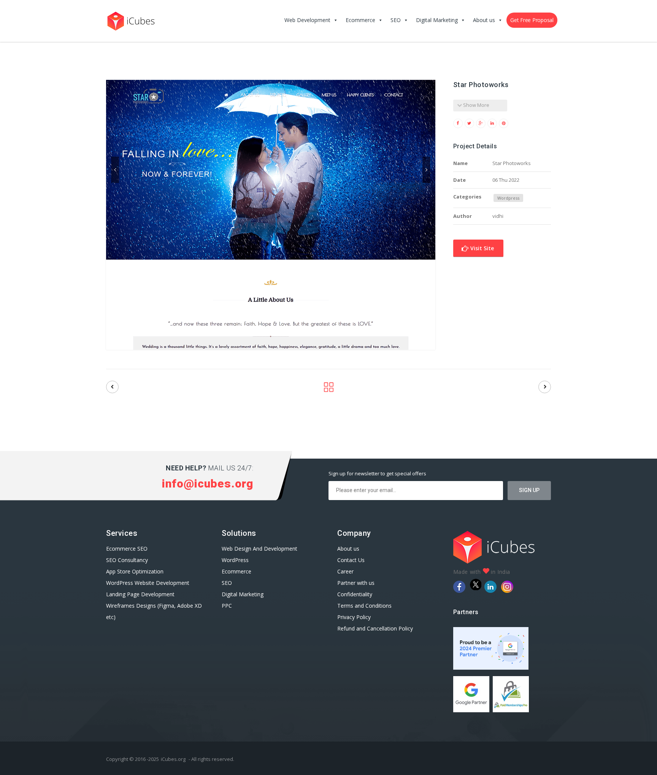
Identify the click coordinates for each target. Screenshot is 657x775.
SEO (395, 20)
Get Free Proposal (532, 20)
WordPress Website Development (148, 582)
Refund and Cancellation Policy (375, 628)
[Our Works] (328, 389)
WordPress (235, 560)
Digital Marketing (437, 20)
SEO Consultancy (127, 560)
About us (484, 20)
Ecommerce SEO (127, 548)
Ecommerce (360, 20)
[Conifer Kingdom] (112, 387)
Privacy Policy (354, 617)
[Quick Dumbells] (544, 387)
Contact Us (351, 560)
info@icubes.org (207, 483)
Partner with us (356, 582)
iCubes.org (173, 759)
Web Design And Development (259, 548)
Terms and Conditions (364, 605)
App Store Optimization (134, 571)
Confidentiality (354, 594)
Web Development (307, 20)
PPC (227, 605)
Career (345, 571)
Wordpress (508, 198)
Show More (475, 105)
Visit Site (481, 248)
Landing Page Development (140, 594)
